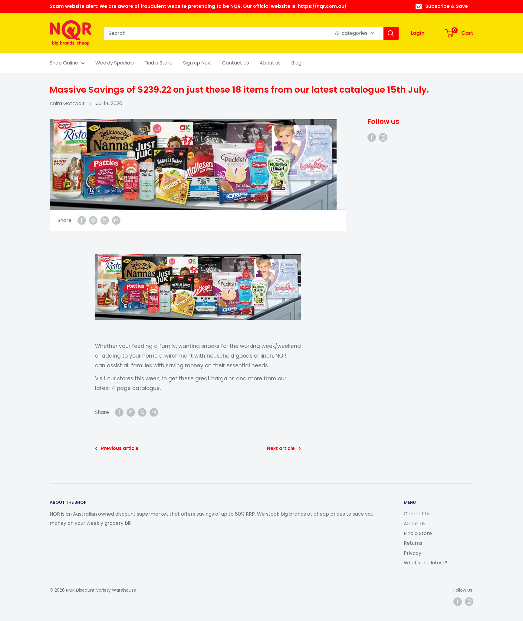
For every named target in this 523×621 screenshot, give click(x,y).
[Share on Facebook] (81, 220)
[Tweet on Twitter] (104, 220)
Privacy (412, 553)
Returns (413, 543)
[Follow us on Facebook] (371, 137)
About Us (414, 523)
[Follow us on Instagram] (383, 137)
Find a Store (158, 62)
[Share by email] (116, 220)
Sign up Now (197, 62)
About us (270, 62)
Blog (296, 62)
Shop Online (64, 62)
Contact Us (235, 62)
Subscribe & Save (446, 6)
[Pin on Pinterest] (93, 220)
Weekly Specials (114, 62)
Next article (281, 448)
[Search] (391, 33)
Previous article (120, 448)
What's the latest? (425, 562)
